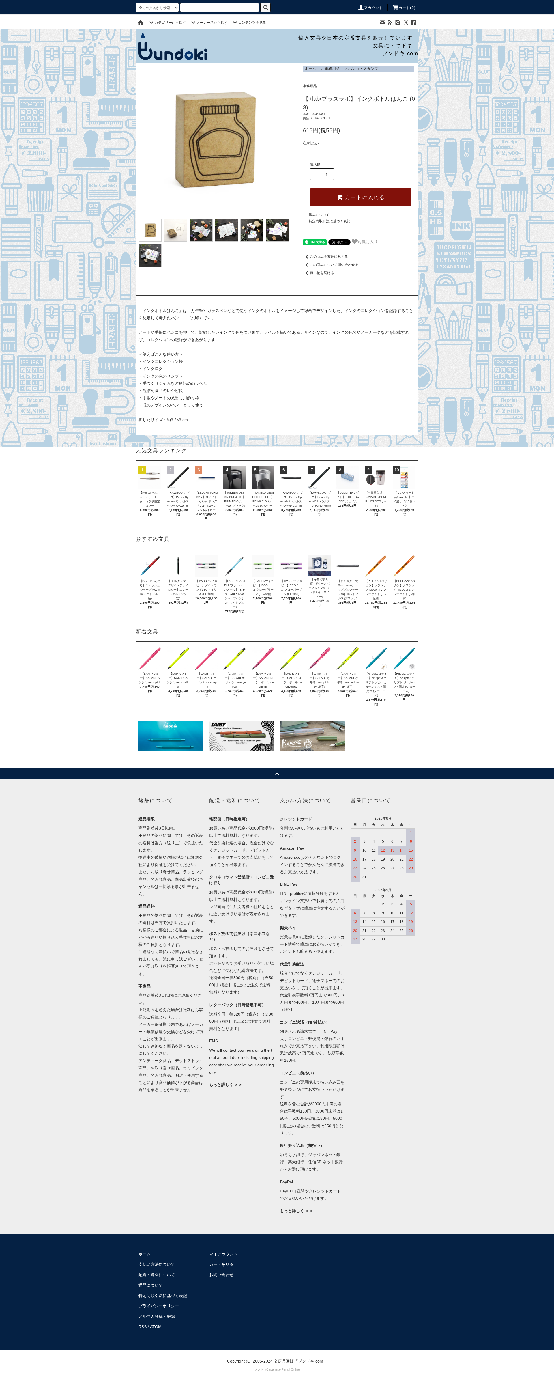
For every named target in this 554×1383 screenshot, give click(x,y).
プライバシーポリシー (158, 1306)
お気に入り (368, 242)
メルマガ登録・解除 (156, 1316)
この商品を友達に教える (329, 257)
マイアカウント (223, 1254)
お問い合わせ (221, 1274)
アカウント (373, 8)
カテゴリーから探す (170, 22)
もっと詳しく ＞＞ (226, 1084)
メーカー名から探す (212, 22)
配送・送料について (156, 1274)
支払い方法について (156, 1264)
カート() (407, 8)
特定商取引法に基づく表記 (329, 221)
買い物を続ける (322, 273)
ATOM (156, 1326)
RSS (142, 1326)
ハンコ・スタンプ (363, 68)
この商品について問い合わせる (334, 265)
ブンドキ (260, 1369)
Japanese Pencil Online (283, 1369)
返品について (319, 215)
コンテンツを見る (252, 22)
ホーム (310, 68)
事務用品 (332, 68)
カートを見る (221, 1264)
